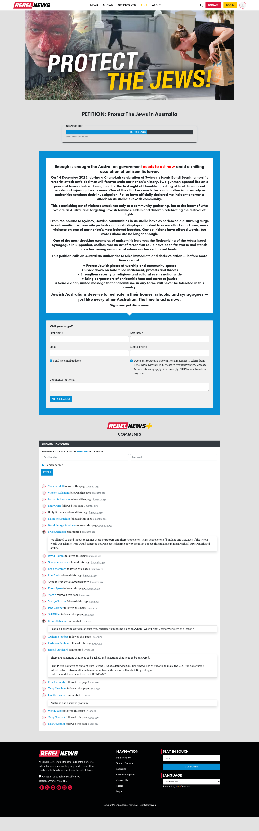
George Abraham (58, 562)
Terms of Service (124, 763)
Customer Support (125, 774)
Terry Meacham (57, 688)
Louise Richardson (59, 499)
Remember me (54, 465)
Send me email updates (67, 360)
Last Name (136, 333)
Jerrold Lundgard (58, 649)
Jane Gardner (56, 608)
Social (119, 785)
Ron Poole (54, 575)
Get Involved (127, 5)
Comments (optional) (62, 379)
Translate (185, 786)
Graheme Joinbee (58, 636)
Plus (144, 5)
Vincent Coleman (58, 492)
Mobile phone (138, 346)
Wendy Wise (55, 710)
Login (119, 791)
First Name (56, 333)
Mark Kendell (56, 486)
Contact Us (122, 780)
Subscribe (121, 769)
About (156, 5)
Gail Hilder (54, 614)
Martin (52, 595)
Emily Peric (54, 505)
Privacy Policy (123, 757)
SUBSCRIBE (83, 451)
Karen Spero (55, 588)
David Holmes (56, 555)
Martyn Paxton (57, 601)
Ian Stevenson (56, 695)
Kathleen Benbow (58, 643)
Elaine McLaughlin (59, 518)
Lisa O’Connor (56, 723)
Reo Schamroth (57, 568)
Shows (108, 5)
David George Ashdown (62, 525)
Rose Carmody (56, 682)
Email (53, 346)
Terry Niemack (56, 717)
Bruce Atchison (57, 531)
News (94, 5)
